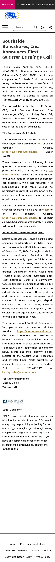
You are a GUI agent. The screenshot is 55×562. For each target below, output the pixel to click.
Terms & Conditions (41, 550)
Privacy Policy (42, 556)
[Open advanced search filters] (42, 27)
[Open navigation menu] (5, 27)
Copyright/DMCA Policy (18, 556)
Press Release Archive (32, 544)
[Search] (35, 27)
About (13, 544)
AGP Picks (8, 4)
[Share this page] (51, 27)
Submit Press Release (15, 550)
